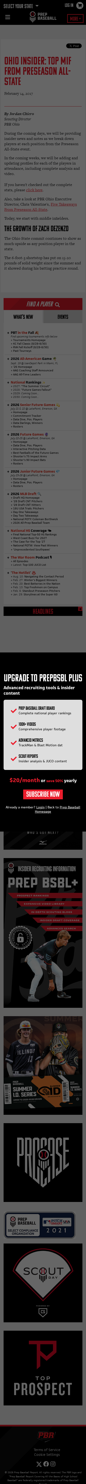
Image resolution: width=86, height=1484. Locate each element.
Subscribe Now (43, 795)
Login (40, 807)
